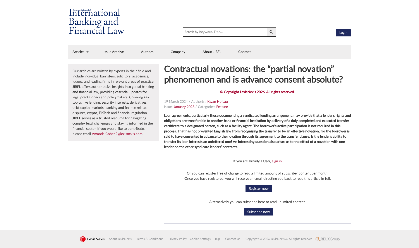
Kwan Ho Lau (217, 101)
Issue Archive (114, 52)
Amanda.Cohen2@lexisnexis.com (117, 134)
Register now (259, 188)
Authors (147, 52)
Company (178, 52)
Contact (244, 52)
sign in (277, 161)
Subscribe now (258, 212)
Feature (222, 107)
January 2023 (184, 107)
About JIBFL (212, 52)
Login (343, 32)
